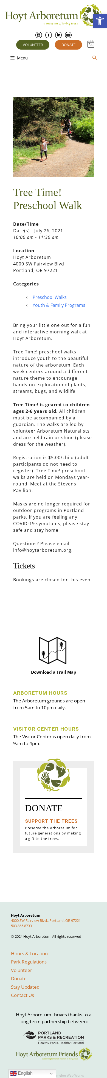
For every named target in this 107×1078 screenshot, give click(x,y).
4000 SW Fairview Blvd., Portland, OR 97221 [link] (46, 920)
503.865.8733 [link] (21, 925)
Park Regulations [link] (29, 962)
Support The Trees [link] (51, 821)
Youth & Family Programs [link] (59, 305)
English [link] (25, 1073)
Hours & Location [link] (29, 953)
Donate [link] (68, 44)
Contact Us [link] (22, 995)
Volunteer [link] (33, 44)
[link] (100, 21)
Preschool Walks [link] (50, 297)
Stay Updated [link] (25, 987)
